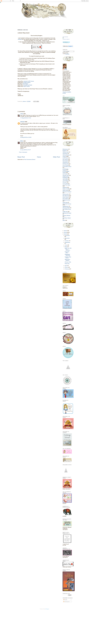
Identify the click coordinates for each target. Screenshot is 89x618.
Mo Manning (66, 195)
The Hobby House (67, 209)
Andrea (19, 39)
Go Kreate (65, 173)
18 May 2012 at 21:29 (25, 137)
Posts (65, 599)
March (66, 267)
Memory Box (66, 194)
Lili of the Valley (66, 184)
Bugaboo (65, 150)
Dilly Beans (65, 162)
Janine (65, 69)
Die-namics (65, 159)
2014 (65, 230)
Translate (67, 54)
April (66, 265)
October (67, 240)
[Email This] (33, 101)
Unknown (22, 121)
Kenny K (65, 182)
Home (39, 157)
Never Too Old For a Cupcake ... (68, 249)
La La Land (65, 183)
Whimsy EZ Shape (67, 213)
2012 (65, 234)
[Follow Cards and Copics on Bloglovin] (66, 42)
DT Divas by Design (65, 169)
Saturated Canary (67, 203)
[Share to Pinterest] (38, 101)
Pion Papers (65, 198)
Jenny (21, 113)
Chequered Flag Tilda (67, 255)
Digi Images (65, 160)
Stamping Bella (66, 207)
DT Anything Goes (67, 166)
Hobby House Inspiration (66, 177)
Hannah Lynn (66, 175)
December (67, 235)
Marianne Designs (67, 191)
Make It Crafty (66, 188)
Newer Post (21, 157)
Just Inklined (66, 180)
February (67, 268)
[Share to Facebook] (37, 101)
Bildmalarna (65, 149)
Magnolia (65, 187)
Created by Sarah (27, 85)
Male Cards (65, 190)
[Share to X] (36, 101)
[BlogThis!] (35, 101)
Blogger (47, 608)
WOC (64, 220)
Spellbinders (66, 206)
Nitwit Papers (66, 197)
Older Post (56, 157)
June (66, 245)
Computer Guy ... (67, 252)
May (66, 246)
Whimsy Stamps (66, 215)
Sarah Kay (65, 202)
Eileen (21, 140)
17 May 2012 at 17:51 (25, 117)
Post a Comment (23, 152)
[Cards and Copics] (63, 37)
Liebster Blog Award (68, 257)
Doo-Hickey (65, 165)
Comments (67, 601)
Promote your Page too (66, 39)
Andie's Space (26, 82)
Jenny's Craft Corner (29, 81)
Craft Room (65, 157)
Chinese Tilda (68, 262)
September (67, 242)
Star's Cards (26, 86)
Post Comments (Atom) (29, 159)
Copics (64, 156)
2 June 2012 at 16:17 (25, 149)
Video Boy (67, 263)
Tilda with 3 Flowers (67, 260)
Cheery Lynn (66, 152)
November (67, 238)
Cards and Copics (65, 36)
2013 (65, 232)
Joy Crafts (65, 179)
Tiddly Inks (65, 211)
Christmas (65, 153)
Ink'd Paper (25, 83)
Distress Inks (66, 163)
